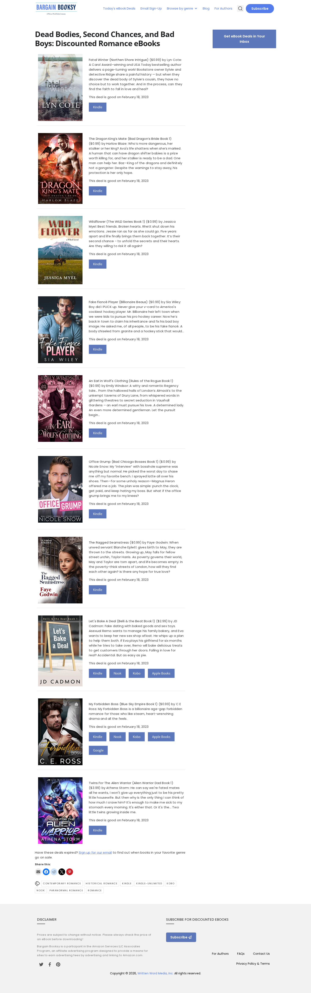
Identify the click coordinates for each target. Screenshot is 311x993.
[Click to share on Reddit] (54, 871)
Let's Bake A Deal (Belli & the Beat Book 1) (122, 621)
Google (98, 750)
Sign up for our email (95, 852)
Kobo (136, 673)
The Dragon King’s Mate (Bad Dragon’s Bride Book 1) (130, 138)
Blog (206, 8)
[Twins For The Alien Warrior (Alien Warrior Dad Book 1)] (60, 843)
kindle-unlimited (149, 883)
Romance (95, 890)
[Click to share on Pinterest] (69, 871)
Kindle (97, 107)
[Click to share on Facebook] (46, 871)
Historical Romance (101, 883)
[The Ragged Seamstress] (60, 602)
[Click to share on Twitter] (61, 871)
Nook (117, 673)
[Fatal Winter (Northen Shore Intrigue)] (60, 120)
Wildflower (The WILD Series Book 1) (117, 221)
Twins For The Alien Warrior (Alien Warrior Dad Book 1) (131, 783)
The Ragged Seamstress (109, 542)
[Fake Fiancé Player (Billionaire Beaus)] (60, 362)
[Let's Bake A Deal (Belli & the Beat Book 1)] (60, 685)
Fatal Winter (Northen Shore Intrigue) (119, 60)
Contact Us (261, 954)
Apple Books (161, 673)
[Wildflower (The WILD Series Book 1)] (60, 283)
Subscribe (259, 8)
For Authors (223, 8)
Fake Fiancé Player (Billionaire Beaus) (118, 302)
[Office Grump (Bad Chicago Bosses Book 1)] (60, 521)
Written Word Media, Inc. (155, 973)
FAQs (241, 954)
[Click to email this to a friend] (38, 871)
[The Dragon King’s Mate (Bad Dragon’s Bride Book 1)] (60, 203)
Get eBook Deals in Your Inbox (244, 39)
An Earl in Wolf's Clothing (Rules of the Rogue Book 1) (131, 381)
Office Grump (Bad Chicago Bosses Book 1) (123, 461)
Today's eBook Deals (119, 8)
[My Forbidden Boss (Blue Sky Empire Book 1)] (60, 764)
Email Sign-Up (151, 8)
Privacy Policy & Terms (253, 963)
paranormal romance (66, 890)
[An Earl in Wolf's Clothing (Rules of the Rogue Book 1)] (60, 440)
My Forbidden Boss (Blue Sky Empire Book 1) (123, 704)
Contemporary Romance (62, 883)
